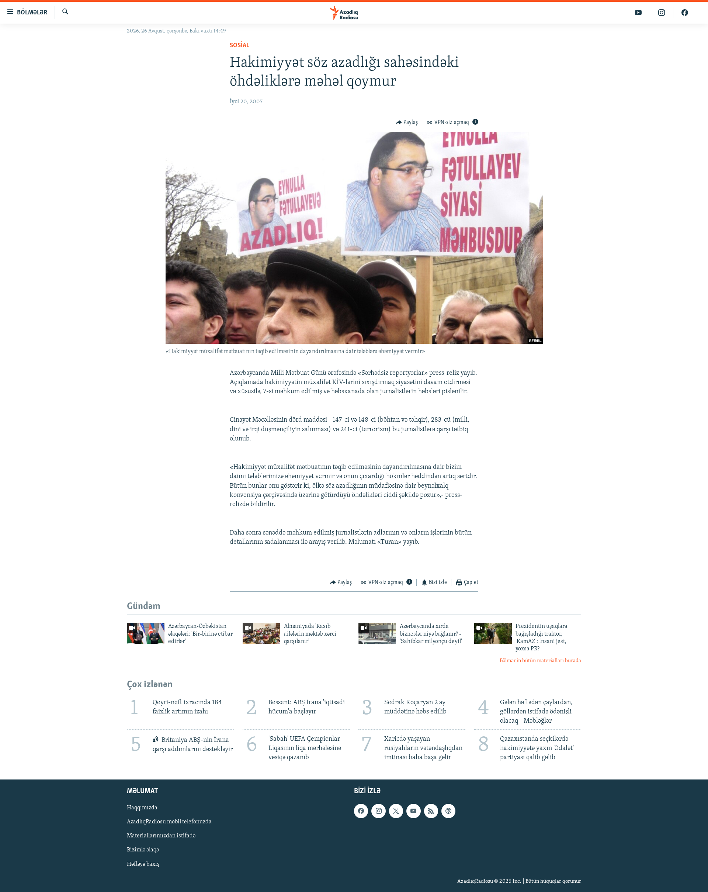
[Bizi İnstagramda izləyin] (661, 12)
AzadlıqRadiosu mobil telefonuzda (169, 822)
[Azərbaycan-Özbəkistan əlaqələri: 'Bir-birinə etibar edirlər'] (145, 633)
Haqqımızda (142, 808)
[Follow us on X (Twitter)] (396, 811)
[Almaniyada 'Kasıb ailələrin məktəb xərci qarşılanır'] (261, 633)
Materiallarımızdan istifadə (161, 836)
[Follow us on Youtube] (413, 811)
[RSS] (431, 811)
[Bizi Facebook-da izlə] (684, 12)
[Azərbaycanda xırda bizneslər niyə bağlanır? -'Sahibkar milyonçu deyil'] (377, 633)
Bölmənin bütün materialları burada (540, 661)
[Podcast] (448, 811)
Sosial (239, 45)
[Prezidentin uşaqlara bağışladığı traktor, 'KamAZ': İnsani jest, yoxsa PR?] (493, 633)
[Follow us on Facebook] (361, 811)
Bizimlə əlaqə (143, 850)
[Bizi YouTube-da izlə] (638, 12)
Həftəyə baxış (143, 864)
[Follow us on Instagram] (378, 811)
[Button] (407, 122)
